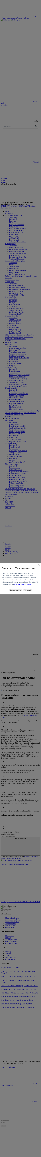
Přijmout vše (27, 590)
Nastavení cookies (15, 590)
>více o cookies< (26, 584)
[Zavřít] (39, 565)
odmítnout (17, 584)
